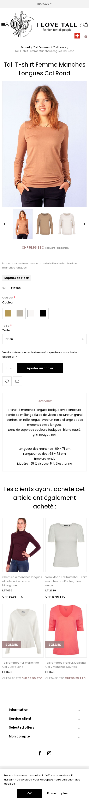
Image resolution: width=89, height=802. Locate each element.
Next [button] (83, 224)
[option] (23, 224)
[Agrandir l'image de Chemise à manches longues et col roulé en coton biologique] (22, 545)
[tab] (44, 400)
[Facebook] (40, 753)
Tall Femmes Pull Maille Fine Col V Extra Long (20, 665)
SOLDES (11, 644)
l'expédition (62, 247)
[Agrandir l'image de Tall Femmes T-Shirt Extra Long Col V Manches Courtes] (66, 631)
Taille (6, 326)
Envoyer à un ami (17, 381)
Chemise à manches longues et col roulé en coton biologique (22, 581)
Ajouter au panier (40, 368)
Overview (44, 401)
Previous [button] (5, 224)
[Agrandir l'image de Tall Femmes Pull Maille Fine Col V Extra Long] (22, 631)
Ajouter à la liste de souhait (7, 381)
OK (29, 793)
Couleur (8, 298)
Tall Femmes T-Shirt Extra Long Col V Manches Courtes (65, 665)
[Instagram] (49, 753)
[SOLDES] (11, 657)
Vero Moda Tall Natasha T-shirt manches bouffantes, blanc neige (66, 581)
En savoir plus (57, 793)
